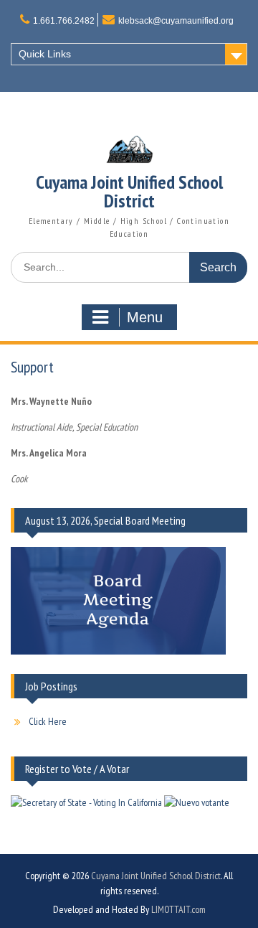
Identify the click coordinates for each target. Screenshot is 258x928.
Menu (145, 317)
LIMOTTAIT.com (178, 909)
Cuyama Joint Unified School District (129, 191)
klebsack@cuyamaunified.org (176, 21)
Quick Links (45, 54)
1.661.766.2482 (64, 21)
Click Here (48, 721)
